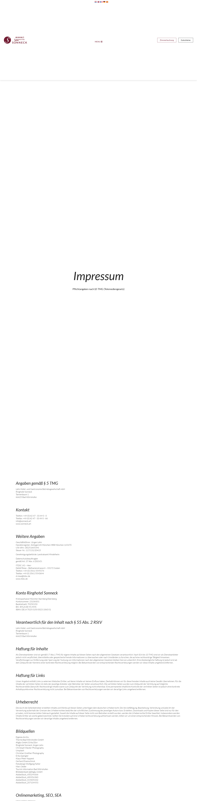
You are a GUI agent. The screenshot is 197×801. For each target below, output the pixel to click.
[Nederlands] (96, 2)
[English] (98, 2)
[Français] (101, 2)
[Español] (107, 2)
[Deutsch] (104, 2)
